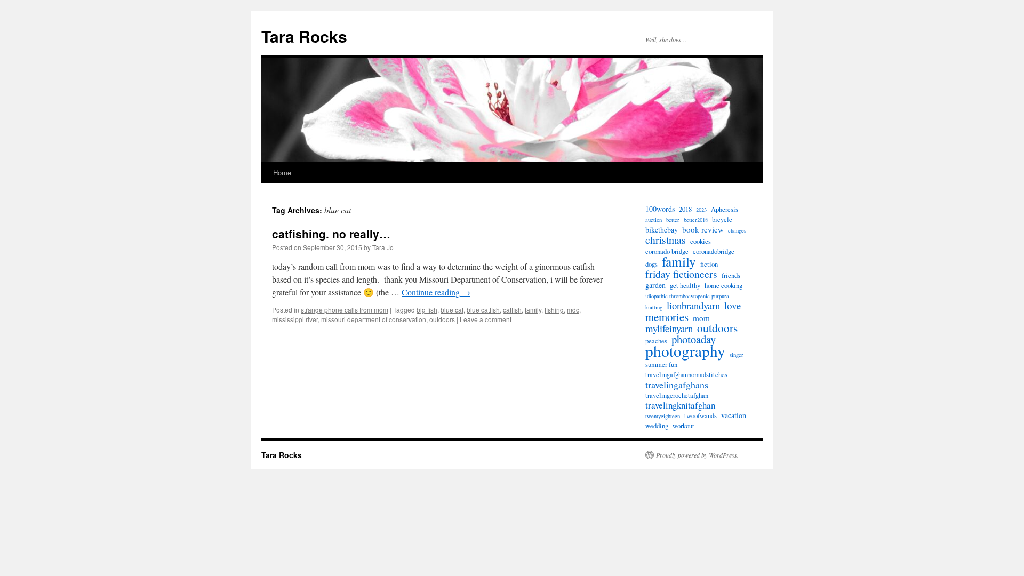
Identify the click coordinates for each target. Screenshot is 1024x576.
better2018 (696, 219)
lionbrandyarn (693, 305)
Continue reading (436, 292)
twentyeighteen (662, 416)
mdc (573, 309)
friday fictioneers (681, 274)
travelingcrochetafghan (676, 395)
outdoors (442, 319)
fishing (554, 309)
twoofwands (700, 415)
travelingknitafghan (680, 405)
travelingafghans (676, 384)
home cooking (723, 285)
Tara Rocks (304, 36)
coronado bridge (667, 251)
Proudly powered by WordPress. (697, 455)
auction (653, 219)
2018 (685, 209)
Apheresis (724, 209)
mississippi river (295, 319)
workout (683, 425)
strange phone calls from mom (344, 309)
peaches (656, 341)
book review (703, 229)
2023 (701, 209)
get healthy (685, 285)
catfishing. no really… (331, 234)
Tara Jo (383, 247)
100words (660, 209)
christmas (665, 240)
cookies (700, 241)
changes (737, 230)
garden (655, 285)
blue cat (452, 309)
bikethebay (661, 230)
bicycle (722, 219)
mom (701, 318)
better (672, 219)
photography (685, 351)
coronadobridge (713, 251)
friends (731, 275)
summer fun (661, 364)
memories (667, 317)
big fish (427, 309)
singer (736, 354)
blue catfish (483, 309)
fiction (709, 264)
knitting (653, 307)
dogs (651, 264)
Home (282, 172)
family (533, 309)
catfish (512, 309)
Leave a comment (485, 319)
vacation (733, 415)
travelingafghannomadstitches (686, 374)
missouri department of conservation (373, 319)
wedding (656, 425)
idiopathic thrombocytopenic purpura (687, 296)
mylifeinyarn (669, 328)
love (732, 305)
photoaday (693, 339)
